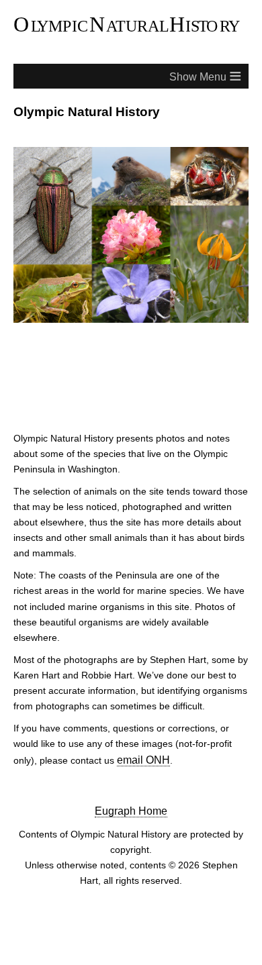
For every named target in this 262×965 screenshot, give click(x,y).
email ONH (141, 759)
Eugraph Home (131, 809)
